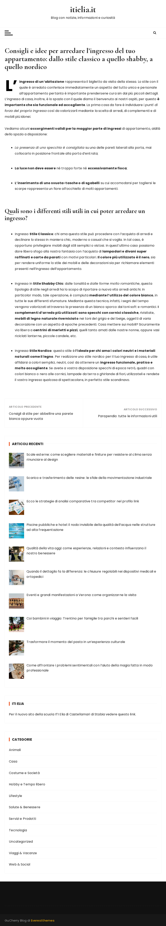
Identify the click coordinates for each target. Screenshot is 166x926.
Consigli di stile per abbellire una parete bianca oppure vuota (41, 416)
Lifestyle (15, 795)
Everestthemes (42, 920)
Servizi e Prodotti (22, 818)
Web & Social (19, 864)
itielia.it (83, 9)
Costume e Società (24, 773)
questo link (126, 714)
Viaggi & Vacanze (23, 853)
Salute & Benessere (24, 807)
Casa (13, 761)
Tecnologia (18, 830)
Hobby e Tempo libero (27, 784)
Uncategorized (21, 841)
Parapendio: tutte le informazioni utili (127, 416)
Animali (15, 750)
